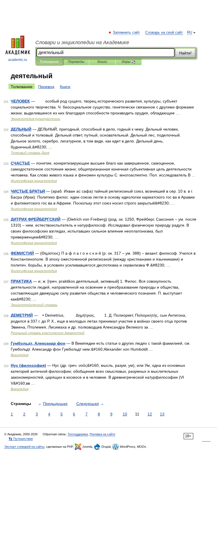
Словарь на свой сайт (164, 33)
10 (125, 414)
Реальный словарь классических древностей (47, 333)
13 (162, 414)
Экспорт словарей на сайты (24, 446)
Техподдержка (78, 434)
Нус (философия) (28, 365)
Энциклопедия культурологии (35, 119)
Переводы (76, 62)
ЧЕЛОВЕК (20, 101)
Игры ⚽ (129, 62)
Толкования (49, 62)
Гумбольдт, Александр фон (38, 343)
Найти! (185, 53)
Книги (102, 62)
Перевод (46, 86)
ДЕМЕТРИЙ (22, 315)
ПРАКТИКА (21, 281)
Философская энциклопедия (34, 181)
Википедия (19, 355)
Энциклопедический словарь (34, 305)
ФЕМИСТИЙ (22, 253)
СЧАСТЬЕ (20, 163)
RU (189, 33)
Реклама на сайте (102, 434)
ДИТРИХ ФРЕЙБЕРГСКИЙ (35, 219)
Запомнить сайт (126, 33)
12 (149, 414)
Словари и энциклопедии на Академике (82, 42)
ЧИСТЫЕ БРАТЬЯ (28, 191)
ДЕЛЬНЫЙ (21, 129)
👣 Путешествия (20, 438)
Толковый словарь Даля (30, 153)
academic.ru (17, 60)
